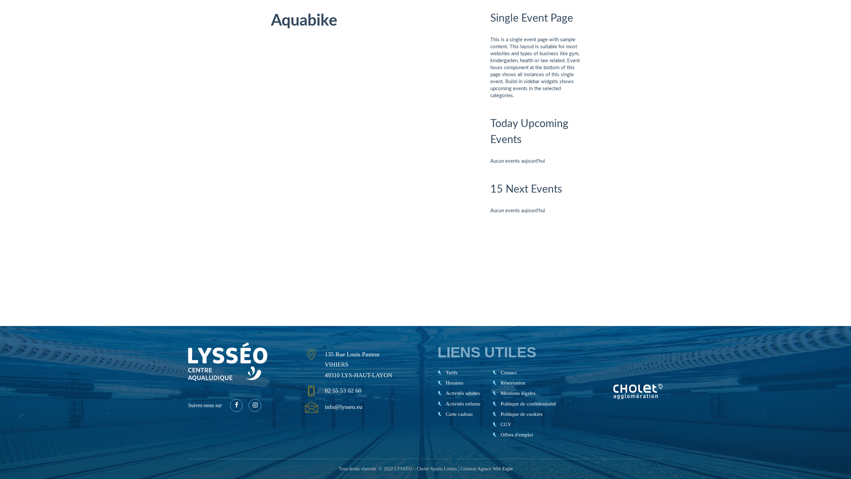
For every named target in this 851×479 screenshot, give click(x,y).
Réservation (809, 28)
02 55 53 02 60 (343, 390)
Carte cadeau (705, 28)
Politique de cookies (522, 414)
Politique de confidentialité (528, 403)
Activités (645, 28)
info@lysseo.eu (343, 406)
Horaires (602, 28)
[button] (236, 405)
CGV (506, 424)
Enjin (507, 468)
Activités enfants (463, 403)
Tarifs (565, 28)
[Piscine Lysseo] (76, 28)
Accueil (541, 28)
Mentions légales (518, 393)
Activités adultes (463, 393)
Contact (754, 28)
